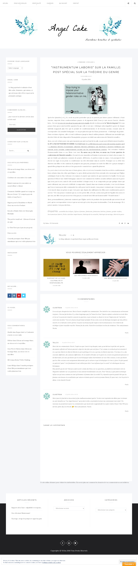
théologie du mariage (106, 214)
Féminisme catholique (86, 62)
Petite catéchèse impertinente (72, 214)
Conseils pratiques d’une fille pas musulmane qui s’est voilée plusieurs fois (20, 368)
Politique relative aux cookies (51, 562)
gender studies (117, 211)
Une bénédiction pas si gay (115, 278)
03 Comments (54, 223)
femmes (108, 211)
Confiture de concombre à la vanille (20, 178)
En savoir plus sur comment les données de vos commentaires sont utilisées (102, 482)
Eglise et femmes (79, 211)
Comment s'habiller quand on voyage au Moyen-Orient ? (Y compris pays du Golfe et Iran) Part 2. (21, 194)
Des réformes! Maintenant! (86, 275)
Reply (126, 332)
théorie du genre (119, 214)
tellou (56, 342)
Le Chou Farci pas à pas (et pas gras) (20, 228)
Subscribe (21, 130)
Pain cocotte (12, 233)
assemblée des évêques (66, 211)
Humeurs (50, 3)
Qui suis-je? (63, 3)
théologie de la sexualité (90, 214)
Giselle (10, 332)
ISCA (9, 360)
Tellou (47, 223)
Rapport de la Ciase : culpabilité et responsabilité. (56, 280)
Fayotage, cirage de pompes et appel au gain (27, 519)
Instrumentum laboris (55, 214)
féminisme (89, 211)
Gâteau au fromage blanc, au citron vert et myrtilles (19, 351)
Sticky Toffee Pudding (22, 360)
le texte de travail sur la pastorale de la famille (73, 123)
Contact (76, 3)
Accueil (5, 3)
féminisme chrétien (99, 211)
